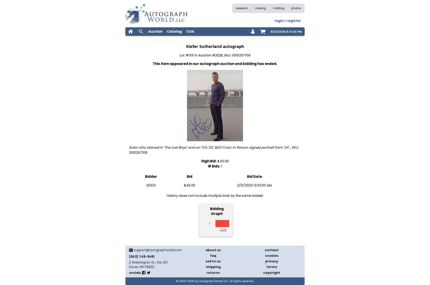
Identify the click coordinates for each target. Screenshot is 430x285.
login (279, 20)
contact (272, 250)
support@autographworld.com (158, 250)
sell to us (213, 261)
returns (213, 272)
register (293, 20)
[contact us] (131, 250)
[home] (130, 31)
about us (213, 250)
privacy (271, 261)
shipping (213, 267)
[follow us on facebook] (144, 273)
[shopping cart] (263, 31)
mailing (260, 8)
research (242, 8)
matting (278, 8)
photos (296, 8)
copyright (271, 272)
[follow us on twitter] (149, 273)
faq (213, 255)
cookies (271, 255)
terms (272, 267)
